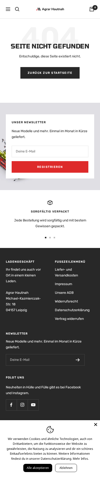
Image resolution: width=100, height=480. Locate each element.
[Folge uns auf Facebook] (11, 404)
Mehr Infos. (81, 459)
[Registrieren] (78, 360)
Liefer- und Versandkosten (66, 272)
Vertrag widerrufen (69, 319)
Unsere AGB (64, 293)
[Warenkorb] (91, 9)
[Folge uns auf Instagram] (22, 404)
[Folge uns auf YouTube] (33, 404)
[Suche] (17, 9)
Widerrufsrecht (66, 301)
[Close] (95, 424)
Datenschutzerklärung (72, 310)
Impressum (63, 284)
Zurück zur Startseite (50, 73)
